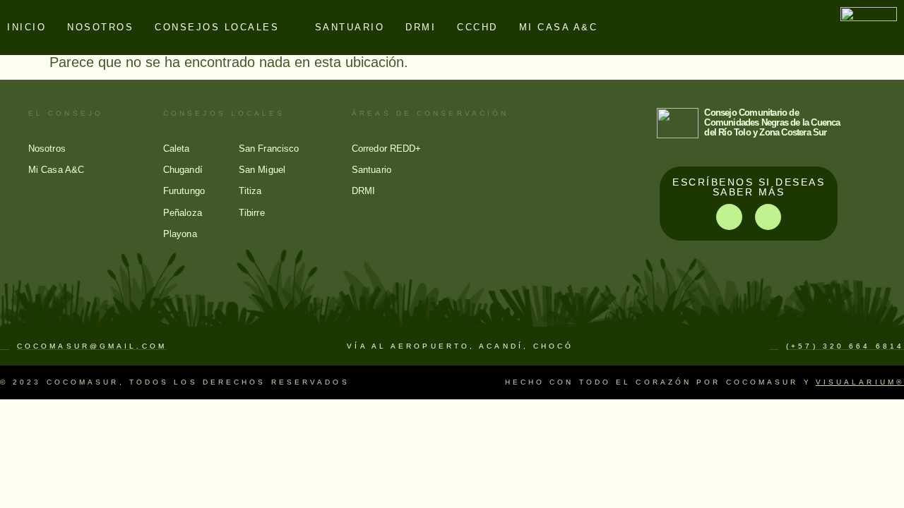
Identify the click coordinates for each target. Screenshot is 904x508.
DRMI (420, 27)
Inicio (26, 27)
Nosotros (100, 27)
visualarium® (860, 382)
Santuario (350, 27)
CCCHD (477, 27)
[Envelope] (768, 217)
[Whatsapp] (729, 217)
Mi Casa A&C (558, 27)
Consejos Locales (217, 27)
